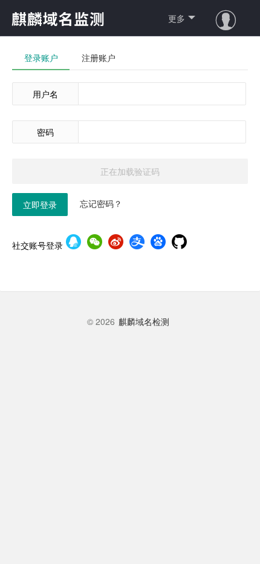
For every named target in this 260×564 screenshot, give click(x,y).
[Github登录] (179, 243)
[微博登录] (115, 243)
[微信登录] (94, 243)
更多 (176, 18)
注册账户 (98, 57)
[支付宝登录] (137, 243)
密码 (45, 132)
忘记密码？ (101, 203)
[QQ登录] (73, 243)
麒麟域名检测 (144, 321)
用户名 (45, 94)
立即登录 (40, 204)
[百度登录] (158, 243)
